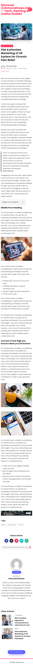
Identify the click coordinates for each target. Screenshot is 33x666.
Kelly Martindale (11, 66)
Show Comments (16, 652)
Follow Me (16, 572)
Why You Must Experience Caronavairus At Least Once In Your (22, 621)
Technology (12, 525)
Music (4, 525)
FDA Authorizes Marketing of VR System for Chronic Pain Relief (22, 635)
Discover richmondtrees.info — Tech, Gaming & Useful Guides (16, 9)
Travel (21, 525)
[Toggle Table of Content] (22, 202)
